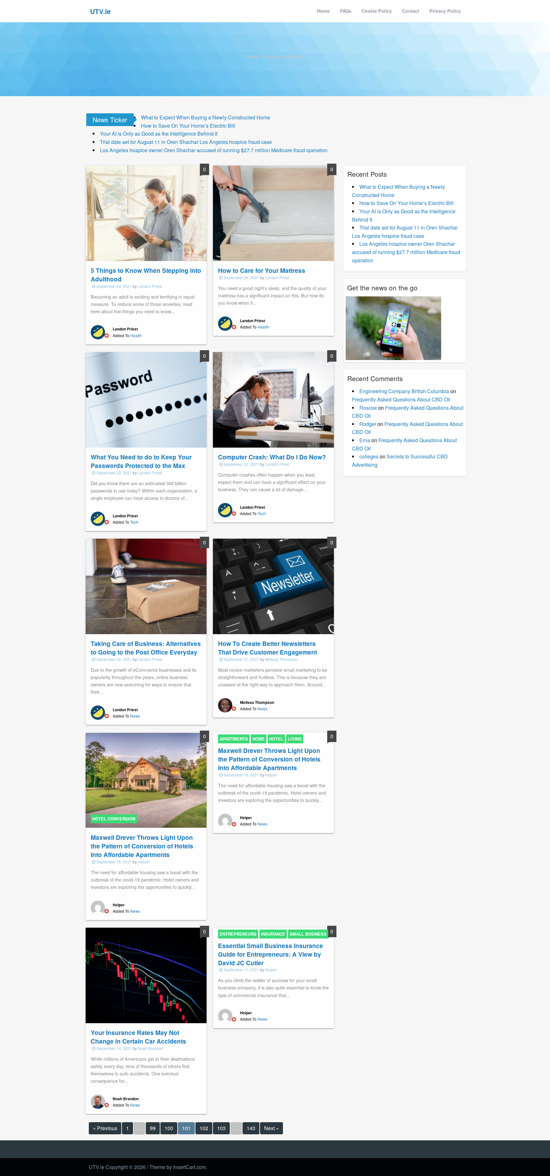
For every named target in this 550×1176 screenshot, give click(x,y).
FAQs (345, 11)
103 (221, 1128)
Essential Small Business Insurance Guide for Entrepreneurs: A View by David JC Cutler (270, 954)
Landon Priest (150, 286)
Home (323, 11)
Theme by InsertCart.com (177, 1167)
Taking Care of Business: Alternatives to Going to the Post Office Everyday (146, 647)
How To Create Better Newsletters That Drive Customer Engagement (267, 647)
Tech (134, 522)
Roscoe (368, 407)
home (258, 739)
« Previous (105, 1128)
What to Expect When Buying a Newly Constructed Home (205, 117)
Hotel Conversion (113, 819)
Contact (410, 11)
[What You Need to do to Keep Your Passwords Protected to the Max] (146, 399)
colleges (368, 456)
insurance (273, 934)
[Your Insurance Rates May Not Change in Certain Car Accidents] (146, 974)
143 (251, 1128)
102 (204, 1128)
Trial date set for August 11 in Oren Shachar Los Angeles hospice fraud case (186, 141)
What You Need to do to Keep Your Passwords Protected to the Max (141, 461)
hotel (276, 739)
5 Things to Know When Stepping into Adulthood (146, 274)
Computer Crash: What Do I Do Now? (272, 456)
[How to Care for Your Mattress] (273, 212)
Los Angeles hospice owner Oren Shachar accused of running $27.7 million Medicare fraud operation (214, 150)
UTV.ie (100, 11)
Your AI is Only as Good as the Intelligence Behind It (158, 133)
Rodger (367, 424)
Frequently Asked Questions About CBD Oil (401, 399)
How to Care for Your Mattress (261, 270)
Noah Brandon (150, 1048)
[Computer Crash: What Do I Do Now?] (273, 399)
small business (308, 934)
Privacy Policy (445, 11)
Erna (364, 440)
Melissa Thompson (281, 659)
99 (153, 1128)
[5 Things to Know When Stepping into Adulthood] (146, 212)
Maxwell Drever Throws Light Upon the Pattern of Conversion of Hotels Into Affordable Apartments (142, 846)
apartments (234, 739)
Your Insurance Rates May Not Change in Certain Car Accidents (138, 1036)
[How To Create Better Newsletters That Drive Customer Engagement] (273, 585)
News (135, 716)
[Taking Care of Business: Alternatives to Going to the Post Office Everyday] (146, 585)
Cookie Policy (377, 11)
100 (169, 1128)
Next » (271, 1128)
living (295, 739)
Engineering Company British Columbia (404, 391)
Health (136, 335)
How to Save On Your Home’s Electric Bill (188, 125)
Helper (144, 861)
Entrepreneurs (238, 934)
